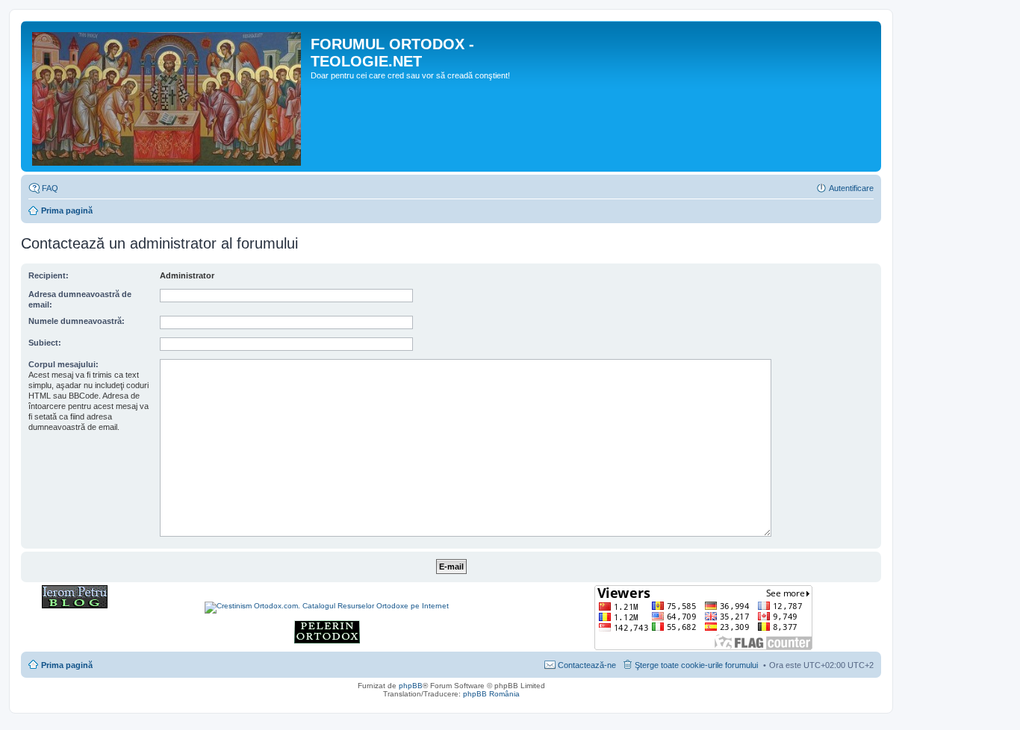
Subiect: (44, 342)
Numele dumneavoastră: (76, 320)
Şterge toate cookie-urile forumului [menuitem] (696, 665)
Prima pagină (67, 210)
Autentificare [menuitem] (851, 188)
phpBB (411, 685)
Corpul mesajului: (63, 364)
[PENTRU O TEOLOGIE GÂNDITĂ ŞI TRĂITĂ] (75, 606)
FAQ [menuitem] (50, 188)
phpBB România (491, 694)
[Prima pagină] (168, 96)
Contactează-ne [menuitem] (587, 665)
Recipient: (48, 275)
